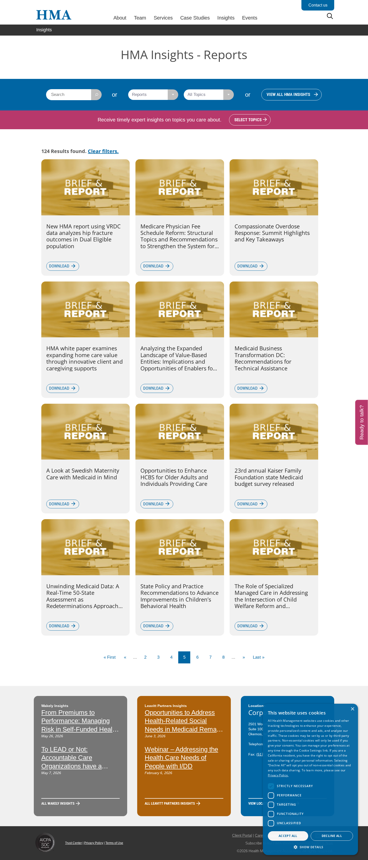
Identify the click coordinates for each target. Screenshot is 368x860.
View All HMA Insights (288, 94)
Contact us (317, 5)
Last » (258, 657)
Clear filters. (103, 151)
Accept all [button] (288, 836)
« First (110, 657)
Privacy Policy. (278, 775)
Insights (226, 18)
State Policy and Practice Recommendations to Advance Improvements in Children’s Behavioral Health (179, 596)
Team (140, 18)
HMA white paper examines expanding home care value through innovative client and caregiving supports (84, 358)
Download (59, 265)
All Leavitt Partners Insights (170, 803)
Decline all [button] (332, 836)
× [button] (352, 709)
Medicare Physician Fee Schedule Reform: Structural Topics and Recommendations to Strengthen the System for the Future (179, 236)
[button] (310, 847)
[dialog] (310, 779)
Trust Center (73, 843)
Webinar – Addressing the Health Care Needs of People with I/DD (181, 758)
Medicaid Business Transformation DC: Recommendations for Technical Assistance (263, 358)
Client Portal (242, 835)
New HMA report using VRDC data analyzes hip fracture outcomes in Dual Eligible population (83, 236)
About (119, 18)
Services (163, 18)
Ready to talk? (361, 422)
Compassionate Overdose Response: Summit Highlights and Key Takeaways (272, 233)
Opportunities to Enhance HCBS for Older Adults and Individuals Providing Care (174, 477)
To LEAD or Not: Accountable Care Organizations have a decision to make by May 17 (76, 766)
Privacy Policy (93, 843)
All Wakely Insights (58, 803)
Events (249, 18)
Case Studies (195, 18)
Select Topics (248, 119)
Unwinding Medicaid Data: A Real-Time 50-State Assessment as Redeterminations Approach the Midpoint (82, 596)
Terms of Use (114, 843)
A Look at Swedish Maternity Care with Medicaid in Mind (82, 473)
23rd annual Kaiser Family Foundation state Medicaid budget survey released (269, 477)
